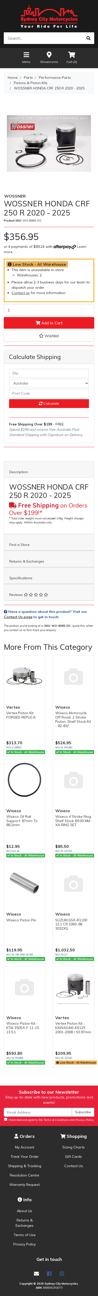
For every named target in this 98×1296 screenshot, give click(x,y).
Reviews (16, 594)
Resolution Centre (24, 1175)
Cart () (71, 62)
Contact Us (73, 1166)
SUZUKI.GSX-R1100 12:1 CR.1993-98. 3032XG (71, 924)
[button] (49, 336)
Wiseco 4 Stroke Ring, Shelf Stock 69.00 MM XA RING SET (73, 820)
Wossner (15, 196)
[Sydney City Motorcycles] (49, 16)
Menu (26, 62)
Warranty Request (24, 1184)
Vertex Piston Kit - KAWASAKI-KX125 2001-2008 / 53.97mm (73, 1027)
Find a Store (19, 544)
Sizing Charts (73, 1147)
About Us (24, 1211)
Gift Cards (73, 1156)
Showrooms (49, 62)
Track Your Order (25, 1156)
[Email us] (36, 1273)
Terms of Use (25, 1235)
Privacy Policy (24, 1244)
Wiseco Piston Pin (21, 920)
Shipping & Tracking (24, 1166)
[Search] (88, 38)
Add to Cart (51, 322)
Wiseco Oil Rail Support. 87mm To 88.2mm (22, 820)
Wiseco (62, 707)
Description (18, 472)
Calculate (50, 403)
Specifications (20, 578)
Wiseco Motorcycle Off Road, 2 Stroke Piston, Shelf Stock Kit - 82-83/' (73, 719)
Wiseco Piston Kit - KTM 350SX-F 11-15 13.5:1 (22, 1027)
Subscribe (83, 1112)
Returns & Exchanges (26, 561)
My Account (24, 1147)
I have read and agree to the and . (50, 1120)
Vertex (13, 707)
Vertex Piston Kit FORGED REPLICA (20, 715)
